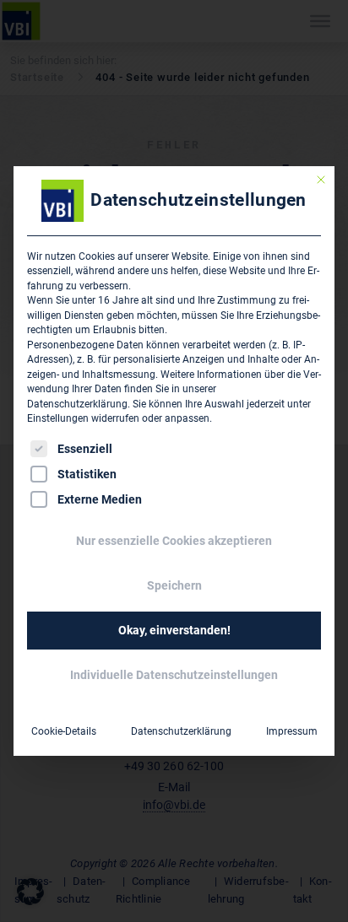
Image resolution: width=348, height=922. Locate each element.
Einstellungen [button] (58, 418)
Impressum (292, 731)
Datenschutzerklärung (77, 404)
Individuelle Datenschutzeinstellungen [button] (174, 675)
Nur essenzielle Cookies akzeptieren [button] (174, 540)
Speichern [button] (174, 585)
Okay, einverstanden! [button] (174, 630)
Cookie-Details (63, 731)
